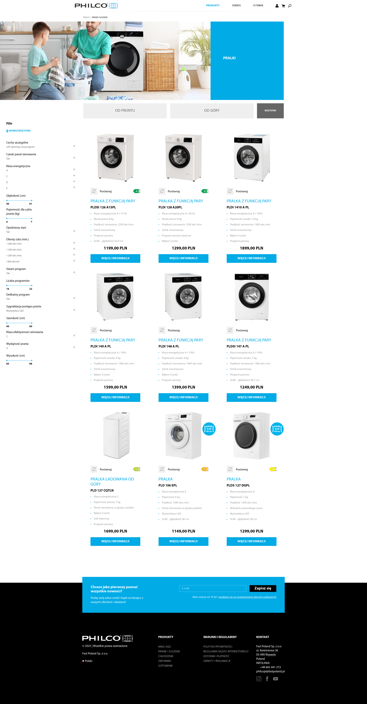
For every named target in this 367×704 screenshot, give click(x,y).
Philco (86, 17)
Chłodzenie (165, 656)
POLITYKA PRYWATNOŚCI (217, 646)
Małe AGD (164, 646)
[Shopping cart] (283, 5)
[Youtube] (275, 680)
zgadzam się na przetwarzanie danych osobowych (247, 597)
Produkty (213, 5)
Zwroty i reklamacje (217, 661)
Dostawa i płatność (216, 656)
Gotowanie (165, 666)
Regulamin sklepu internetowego (225, 651)
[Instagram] (258, 680)
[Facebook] (267, 680)
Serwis (236, 5)
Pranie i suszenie (169, 651)
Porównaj (105, 191)
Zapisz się (263, 588)
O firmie (258, 5)
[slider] (6, 200)
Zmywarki (164, 661)
